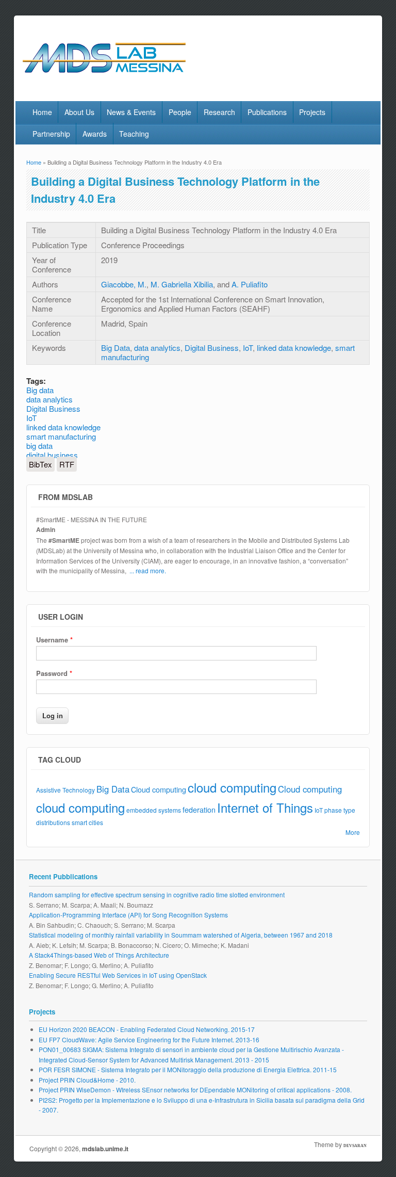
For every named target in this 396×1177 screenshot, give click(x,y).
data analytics (157, 347)
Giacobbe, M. (123, 284)
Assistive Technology (65, 789)
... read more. (147, 570)
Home (42, 112)
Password (54, 673)
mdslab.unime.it (105, 1148)
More (352, 832)
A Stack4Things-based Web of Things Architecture (99, 954)
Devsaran (355, 1145)
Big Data (115, 347)
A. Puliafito (250, 284)
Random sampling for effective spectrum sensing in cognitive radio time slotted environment (157, 894)
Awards (94, 133)
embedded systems (153, 809)
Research (219, 112)
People (180, 112)
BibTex (40, 464)
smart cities (87, 822)
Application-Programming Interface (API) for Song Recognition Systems (128, 914)
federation (199, 809)
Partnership (51, 133)
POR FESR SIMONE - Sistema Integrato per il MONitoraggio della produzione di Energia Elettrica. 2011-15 (188, 1069)
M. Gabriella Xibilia (182, 284)
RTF (66, 464)
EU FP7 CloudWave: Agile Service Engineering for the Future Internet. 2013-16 (149, 1039)
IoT (248, 347)
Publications (267, 112)
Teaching (134, 133)
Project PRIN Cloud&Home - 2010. (87, 1079)
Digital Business (212, 347)
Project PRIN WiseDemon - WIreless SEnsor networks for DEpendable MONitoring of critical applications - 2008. (195, 1089)
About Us (79, 112)
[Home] (126, 79)
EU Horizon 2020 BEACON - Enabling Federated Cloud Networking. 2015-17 (147, 1029)
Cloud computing (158, 789)
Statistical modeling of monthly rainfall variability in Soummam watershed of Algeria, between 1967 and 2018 (181, 934)
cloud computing (232, 787)
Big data (40, 389)
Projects (312, 112)
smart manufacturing (61, 436)
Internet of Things (265, 807)
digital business (52, 454)
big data (39, 445)
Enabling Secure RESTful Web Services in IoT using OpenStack (118, 975)
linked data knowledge (294, 347)
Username (54, 639)
